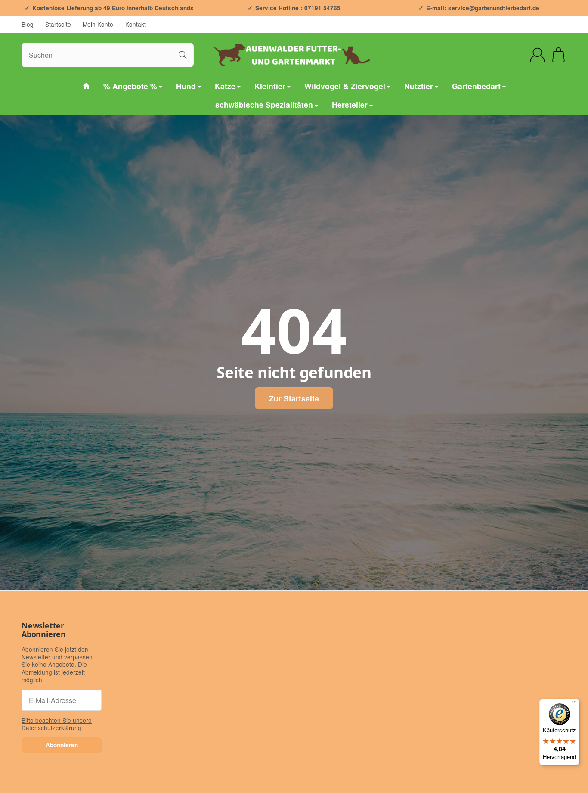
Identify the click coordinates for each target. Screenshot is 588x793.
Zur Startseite (294, 398)
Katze (225, 86)
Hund (186, 86)
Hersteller (350, 105)
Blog (28, 24)
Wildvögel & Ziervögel (344, 86)
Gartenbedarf (476, 86)
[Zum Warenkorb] (558, 55)
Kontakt (135, 24)
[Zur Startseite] (294, 55)
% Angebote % (130, 86)
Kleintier (269, 86)
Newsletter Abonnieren (44, 630)
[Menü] (574, 704)
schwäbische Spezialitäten (264, 105)
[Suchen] (183, 55)
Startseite (58, 24)
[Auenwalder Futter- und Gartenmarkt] (86, 86)
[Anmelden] (537, 55)
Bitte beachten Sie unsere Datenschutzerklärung (57, 724)
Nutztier (418, 86)
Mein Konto (98, 24)
